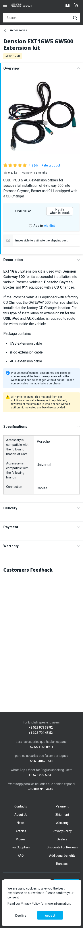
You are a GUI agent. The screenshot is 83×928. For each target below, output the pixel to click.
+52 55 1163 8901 (40, 747)
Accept (50, 915)
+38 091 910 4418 (40, 789)
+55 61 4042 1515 (40, 761)
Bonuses (62, 864)
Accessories (18, 30)
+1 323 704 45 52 (41, 733)
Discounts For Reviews (62, 847)
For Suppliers (21, 847)
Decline (20, 915)
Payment (10, 527)
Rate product (50, 165)
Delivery (10, 508)
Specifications (15, 426)
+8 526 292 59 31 (41, 775)
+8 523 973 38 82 (41, 727)
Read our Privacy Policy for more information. (39, 903)
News (21, 823)
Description (13, 260)
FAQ (21, 855)
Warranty (11, 546)
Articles (20, 831)
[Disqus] (41, 633)
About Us (20, 814)
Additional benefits (62, 855)
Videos (20, 839)
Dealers (62, 839)
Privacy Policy (62, 831)
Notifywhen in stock (60, 211)
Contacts (20, 806)
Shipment (62, 814)
